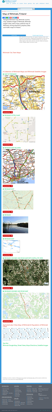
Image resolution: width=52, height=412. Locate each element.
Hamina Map (36, 336)
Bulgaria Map (5, 393)
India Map (11, 393)
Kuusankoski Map (34, 337)
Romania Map (17, 402)
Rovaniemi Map (6, 331)
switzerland (42, 3)
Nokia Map (39, 333)
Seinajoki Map (14, 331)
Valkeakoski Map (24, 337)
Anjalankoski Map (22, 338)
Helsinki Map (7, 328)
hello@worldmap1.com (43, 395)
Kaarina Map (28, 336)
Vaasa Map (22, 331)
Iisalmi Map (14, 336)
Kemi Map (46, 334)
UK (17, 3)
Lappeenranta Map (42, 329)
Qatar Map (23, 402)
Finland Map (10, 401)
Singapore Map (5, 391)
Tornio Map (21, 336)
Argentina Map (17, 405)
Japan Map (17, 393)
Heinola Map (7, 337)
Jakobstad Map (43, 337)
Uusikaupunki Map (7, 340)
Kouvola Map (32, 333)
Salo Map (37, 331)
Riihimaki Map (8, 334)
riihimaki (16, 11)
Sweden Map (4, 401)
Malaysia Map (5, 402)
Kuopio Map (20, 329)
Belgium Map (4, 399)
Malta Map (29, 390)
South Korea (29, 391)
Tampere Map (22, 328)
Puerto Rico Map (30, 398)
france (25, 3)
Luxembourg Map (30, 401)
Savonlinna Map (16, 334)
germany (30, 3)
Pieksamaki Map (44, 336)
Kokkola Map (17, 333)
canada (21, 3)
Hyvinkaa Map (23, 332)
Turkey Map (16, 398)
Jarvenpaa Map (39, 332)
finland (11, 11)
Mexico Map (5, 390)
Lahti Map (13, 329)
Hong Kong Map (18, 390)
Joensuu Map (30, 331)
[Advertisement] (40, 26)
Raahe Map (7, 336)
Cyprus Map (35, 391)
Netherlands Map (30, 394)
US (10, 3)
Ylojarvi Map (24, 334)
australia (14, 3)
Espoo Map (14, 328)
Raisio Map (32, 334)
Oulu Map (44, 328)
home (8, 11)
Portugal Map (17, 401)
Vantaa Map (30, 328)
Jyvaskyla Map (6, 329)
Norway (9, 399)
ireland (47, 3)
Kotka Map (33, 329)
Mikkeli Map (43, 331)
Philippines (5, 394)
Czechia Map (17, 394)
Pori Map (27, 329)
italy (34, 3)
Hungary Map (34, 390)
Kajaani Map (31, 332)
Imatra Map (46, 333)
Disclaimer (41, 399)
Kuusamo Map (13, 338)
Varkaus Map (39, 334)
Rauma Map (9, 333)
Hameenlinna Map (7, 332)
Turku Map (37, 328)
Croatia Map (29, 402)
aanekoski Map (15, 337)
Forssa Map (5, 338)
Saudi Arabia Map (18, 391)
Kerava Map (24, 333)
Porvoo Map (15, 332)
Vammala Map (31, 338)
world (7, 3)
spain (37, 3)
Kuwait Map (29, 399)
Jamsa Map (38, 338)
